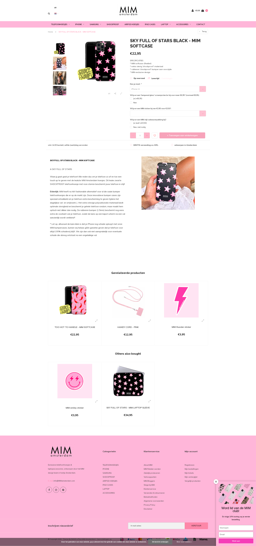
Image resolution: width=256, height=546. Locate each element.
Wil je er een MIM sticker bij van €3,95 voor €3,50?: (150, 108)
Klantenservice (150, 489)
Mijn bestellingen (192, 469)
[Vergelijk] (55, 7)
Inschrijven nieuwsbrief (60, 525)
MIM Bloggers (149, 481)
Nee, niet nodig (139, 127)
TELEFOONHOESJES (59, 24)
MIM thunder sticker (181, 327)
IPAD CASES (150, 24)
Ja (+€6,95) (137, 98)
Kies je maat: (136, 84)
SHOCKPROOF (113, 24)
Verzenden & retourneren (154, 493)
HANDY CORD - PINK (128, 327)
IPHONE (78, 24)
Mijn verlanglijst (191, 477)
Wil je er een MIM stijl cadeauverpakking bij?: (148, 120)
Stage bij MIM (149, 485)
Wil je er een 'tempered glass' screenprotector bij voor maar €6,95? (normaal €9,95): (164, 95)
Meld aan (236, 541)
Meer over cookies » (184, 542)
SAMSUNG (94, 24)
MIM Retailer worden (152, 469)
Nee (135, 103)
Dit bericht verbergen (160, 542)
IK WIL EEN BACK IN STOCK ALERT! (73, 342)
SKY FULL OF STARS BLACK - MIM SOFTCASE (77, 32)
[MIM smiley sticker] (74, 381)
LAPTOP (164, 24)
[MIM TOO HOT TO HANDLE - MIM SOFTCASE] (74, 300)
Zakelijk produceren (152, 473)
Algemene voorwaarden (154, 501)
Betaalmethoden (150, 497)
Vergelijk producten (193, 481)
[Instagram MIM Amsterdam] (56, 490)
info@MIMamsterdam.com (64, 481)
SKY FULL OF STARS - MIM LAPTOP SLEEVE (128, 407)
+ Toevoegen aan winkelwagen (182, 135)
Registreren (189, 465)
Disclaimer (148, 509)
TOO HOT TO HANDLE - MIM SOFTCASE (75, 327)
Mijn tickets (189, 473)
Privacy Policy (149, 505)
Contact (200, 24)
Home (50, 32)
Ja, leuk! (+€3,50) (140, 123)
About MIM (148, 465)
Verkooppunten (150, 477)
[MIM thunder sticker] (181, 300)
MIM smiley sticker (75, 407)
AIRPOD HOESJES (132, 24)
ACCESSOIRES (182, 24)
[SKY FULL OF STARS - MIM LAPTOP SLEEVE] (128, 381)
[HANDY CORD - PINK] (128, 300)
